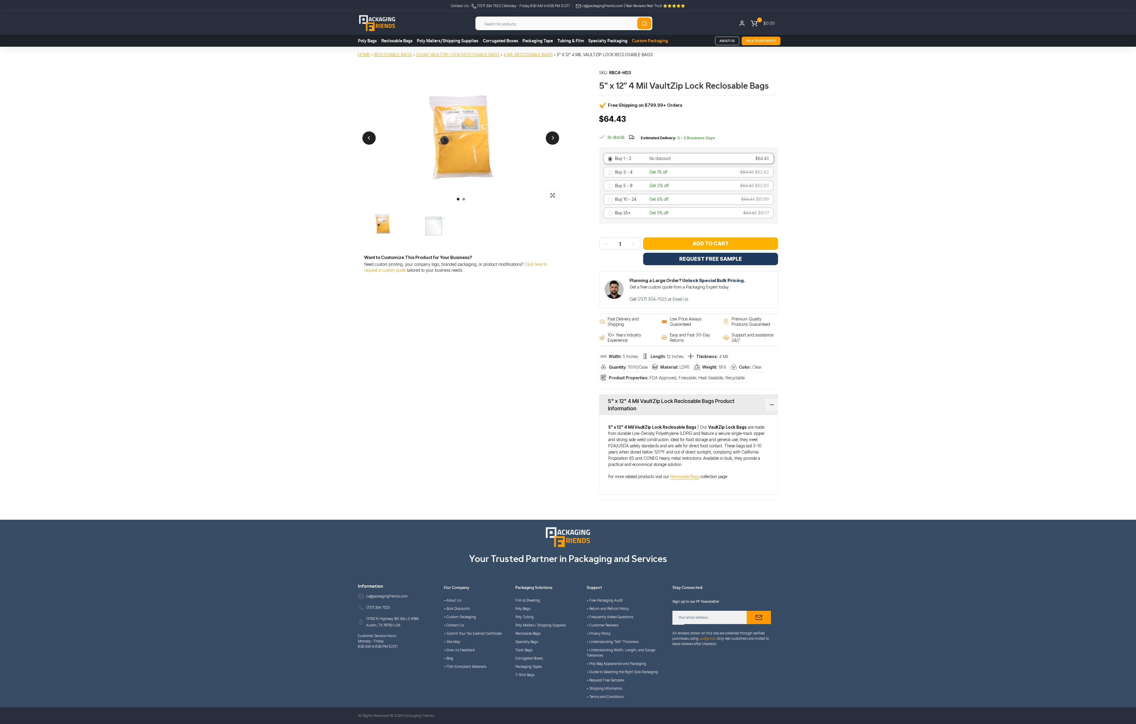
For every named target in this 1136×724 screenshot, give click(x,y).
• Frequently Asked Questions (610, 617)
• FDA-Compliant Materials (465, 666)
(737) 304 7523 (488, 6)
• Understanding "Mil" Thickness (613, 641)
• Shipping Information (604, 688)
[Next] (552, 138)
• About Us (452, 600)
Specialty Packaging (607, 41)
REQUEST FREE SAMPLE (710, 259)
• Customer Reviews (602, 625)
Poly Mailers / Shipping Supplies (540, 625)
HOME (364, 54)
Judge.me (707, 638)
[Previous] (369, 138)
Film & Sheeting (527, 600)
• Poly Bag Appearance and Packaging (616, 663)
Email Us (680, 299)
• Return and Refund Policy (608, 608)
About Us (727, 41)
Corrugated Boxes (500, 41)
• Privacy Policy (599, 633)
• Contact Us (454, 625)
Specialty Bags (526, 641)
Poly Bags (367, 41)
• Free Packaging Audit (605, 600)
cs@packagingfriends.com (602, 6)
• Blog (448, 658)
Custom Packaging (650, 41)
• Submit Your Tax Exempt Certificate (473, 633)
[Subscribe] (759, 617)
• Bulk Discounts (457, 608)
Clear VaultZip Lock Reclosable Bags (458, 54)
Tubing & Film (570, 41)
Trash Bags (523, 650)
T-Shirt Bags (525, 675)
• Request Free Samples (605, 680)
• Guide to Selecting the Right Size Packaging (622, 672)
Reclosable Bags (397, 41)
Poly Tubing (524, 617)
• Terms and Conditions (605, 696)
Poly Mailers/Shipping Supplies (447, 41)
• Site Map (452, 641)
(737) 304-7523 (653, 299)
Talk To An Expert (761, 41)
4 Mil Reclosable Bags (528, 54)
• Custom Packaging (460, 617)
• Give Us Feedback (459, 650)
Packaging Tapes (528, 666)
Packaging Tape (537, 41)
